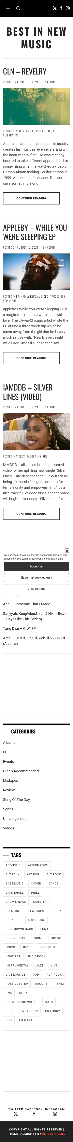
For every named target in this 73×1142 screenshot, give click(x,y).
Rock (23, 992)
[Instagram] (67, 8)
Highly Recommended (34, 296)
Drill (35, 892)
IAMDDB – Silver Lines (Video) (28, 391)
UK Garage (27, 1020)
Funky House (16, 938)
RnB (14, 300)
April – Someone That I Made (26, 604)
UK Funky (52, 1011)
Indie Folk (47, 947)
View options (36, 589)
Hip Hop (57, 938)
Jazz (40, 965)
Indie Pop (13, 956)
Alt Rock (54, 874)
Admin (51, 82)
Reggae (41, 983)
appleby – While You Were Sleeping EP (35, 232)
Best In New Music (36, 37)
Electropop (36, 910)
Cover (36, 883)
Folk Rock (36, 920)
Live (54, 965)
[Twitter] (55, 8)
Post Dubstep (17, 983)
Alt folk (13, 874)
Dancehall (15, 892)
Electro (12, 910)
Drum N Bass (16, 901)
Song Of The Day (16, 799)
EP (17, 296)
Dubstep (40, 901)
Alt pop (46, 131)
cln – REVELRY (24, 71)
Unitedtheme (53, 1133)
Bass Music (15, 883)
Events (8, 761)
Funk (44, 929)
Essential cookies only (36, 577)
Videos (20, 456)
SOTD (49, 1002)
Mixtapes (10, 780)
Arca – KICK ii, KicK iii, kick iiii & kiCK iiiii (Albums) (34, 641)
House (11, 947)
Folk (58, 910)
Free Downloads (19, 929)
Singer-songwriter (22, 1002)
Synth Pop (29, 1011)
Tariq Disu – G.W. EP (19, 628)
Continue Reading (31, 198)
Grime (39, 938)
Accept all (36, 566)
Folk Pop (13, 920)
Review (9, 790)
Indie (27, 947)
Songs (20, 131)
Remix (59, 983)
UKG (9, 1020)
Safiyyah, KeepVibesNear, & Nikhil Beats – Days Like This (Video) (35, 616)
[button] (67, 551)
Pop (36, 974)
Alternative (38, 865)
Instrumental (17, 965)
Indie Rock (36, 956)
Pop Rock (54, 974)
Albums (9, 742)
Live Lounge (16, 974)
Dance (53, 883)
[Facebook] (61, 8)
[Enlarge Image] (61, 97)
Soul (10, 1011)
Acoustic (13, 865)
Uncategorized (15, 818)
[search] (18, 8)
